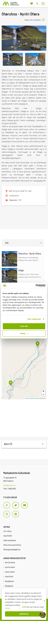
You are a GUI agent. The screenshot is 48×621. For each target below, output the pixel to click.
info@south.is (9, 485)
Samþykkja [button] (24, 614)
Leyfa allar (24, 326)
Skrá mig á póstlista (12, 545)
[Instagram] (6, 514)
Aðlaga (22, 333)
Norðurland (10, 562)
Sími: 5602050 (9, 488)
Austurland (10, 567)
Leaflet (26, 398)
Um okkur (7, 531)
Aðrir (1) (8, 444)
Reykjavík (9, 586)
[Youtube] (24, 505)
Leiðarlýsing (14, 195)
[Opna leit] (37, 3)
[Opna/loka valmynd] (42, 3)
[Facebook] (6, 505)
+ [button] (43, 391)
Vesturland (10, 572)
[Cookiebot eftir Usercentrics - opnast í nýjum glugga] (35, 285)
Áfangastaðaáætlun (12, 549)
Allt (7, 242)
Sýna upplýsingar (34, 319)
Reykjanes (9, 581)
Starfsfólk (7, 535)
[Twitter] (15, 505)
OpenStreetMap (34, 398)
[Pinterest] (15, 514)
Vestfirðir (9, 576)
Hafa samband (9, 540)
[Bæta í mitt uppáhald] (35, 20)
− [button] (43, 394)
